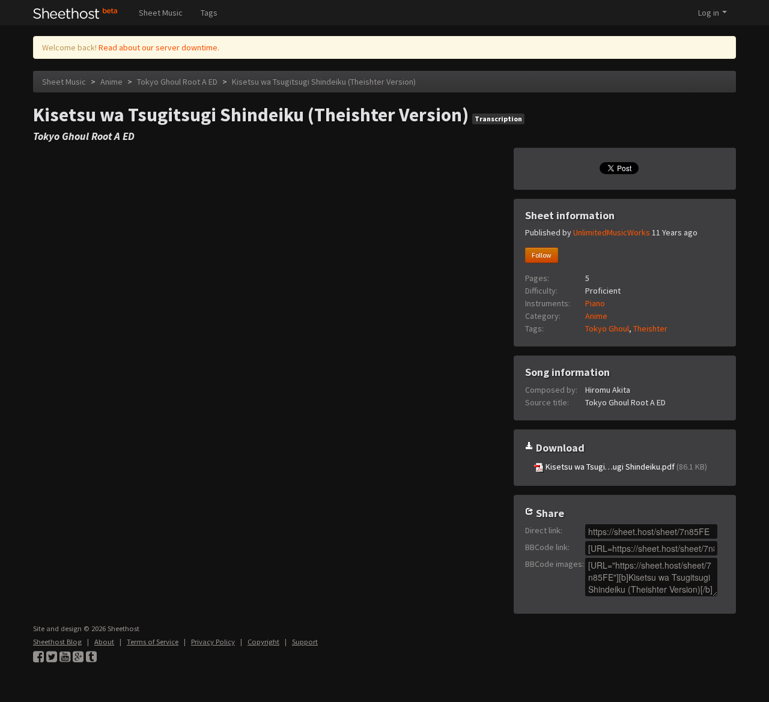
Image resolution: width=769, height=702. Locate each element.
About (104, 641)
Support (305, 641)
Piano (595, 303)
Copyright (263, 641)
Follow (542, 254)
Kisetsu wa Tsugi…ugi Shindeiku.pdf (625, 466)
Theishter (650, 328)
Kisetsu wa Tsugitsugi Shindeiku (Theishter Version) (324, 81)
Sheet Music (161, 12)
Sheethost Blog (57, 641)
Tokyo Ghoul (607, 328)
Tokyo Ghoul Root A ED (177, 81)
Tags (209, 12)
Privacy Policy (213, 641)
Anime (111, 81)
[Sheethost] (75, 12)
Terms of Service (152, 641)
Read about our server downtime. (159, 47)
